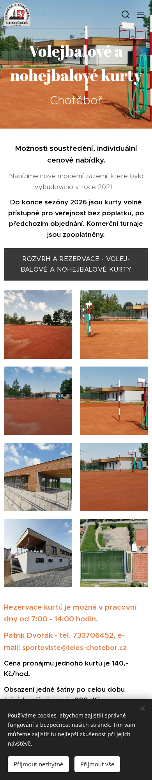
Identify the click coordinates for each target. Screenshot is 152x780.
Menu (140, 14)
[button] (125, 14)
